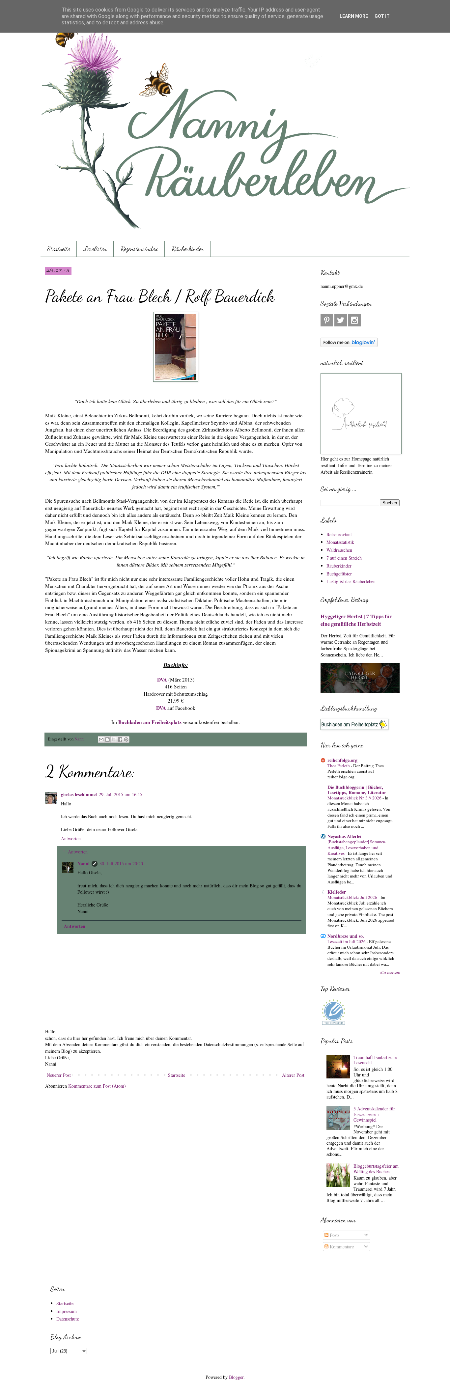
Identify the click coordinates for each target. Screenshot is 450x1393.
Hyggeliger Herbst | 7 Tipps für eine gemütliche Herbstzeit (356, 620)
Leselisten (95, 249)
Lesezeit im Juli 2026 (347, 941)
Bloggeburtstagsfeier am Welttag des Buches (376, 1169)
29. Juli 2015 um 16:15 (120, 794)
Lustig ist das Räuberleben (351, 581)
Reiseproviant (339, 534)
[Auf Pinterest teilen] (126, 739)
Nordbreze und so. (345, 936)
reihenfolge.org (342, 760)
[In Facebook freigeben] (120, 739)
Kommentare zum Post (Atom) (97, 1086)
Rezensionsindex (139, 249)
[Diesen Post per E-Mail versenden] (101, 739)
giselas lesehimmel (79, 794)
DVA (162, 679)
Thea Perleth (339, 765)
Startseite (58, 249)
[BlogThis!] (107, 739)
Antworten (71, 838)
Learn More (354, 16)
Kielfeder (336, 891)
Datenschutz (67, 1319)
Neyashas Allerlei (344, 836)
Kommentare (341, 1246)
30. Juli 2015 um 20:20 (121, 863)
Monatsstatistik (340, 542)
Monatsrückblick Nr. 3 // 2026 (354, 798)
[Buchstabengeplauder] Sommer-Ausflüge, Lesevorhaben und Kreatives (356, 847)
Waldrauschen (339, 550)
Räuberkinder (188, 249)
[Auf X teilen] (113, 739)
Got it (382, 16)
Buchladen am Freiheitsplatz (150, 722)
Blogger (236, 1377)
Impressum (66, 1311)
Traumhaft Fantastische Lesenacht (375, 1060)
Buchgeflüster (339, 574)
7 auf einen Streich (344, 558)
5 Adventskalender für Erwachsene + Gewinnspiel (374, 1114)
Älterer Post (293, 1075)
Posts (333, 1235)
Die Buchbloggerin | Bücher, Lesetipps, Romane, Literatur (356, 790)
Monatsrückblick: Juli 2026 (352, 897)
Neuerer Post (59, 1075)
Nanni (83, 863)
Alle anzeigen (390, 972)
